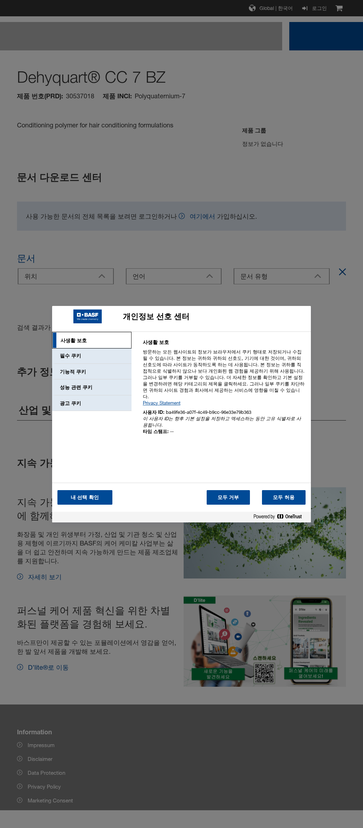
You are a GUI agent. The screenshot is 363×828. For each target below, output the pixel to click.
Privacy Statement (161, 403)
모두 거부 (228, 497)
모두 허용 (284, 497)
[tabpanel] (223, 391)
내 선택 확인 (85, 497)
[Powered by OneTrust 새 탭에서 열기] (280, 518)
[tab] (92, 340)
